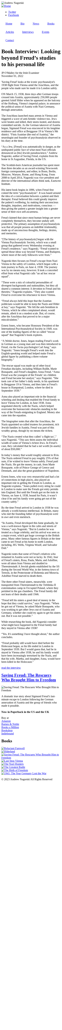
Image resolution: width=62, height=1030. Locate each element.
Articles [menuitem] (10, 31)
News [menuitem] (36, 23)
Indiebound (7, 733)
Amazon (6, 721)
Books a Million (10, 727)
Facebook (13, 15)
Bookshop (7, 730)
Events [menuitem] (45, 31)
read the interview (11, 667)
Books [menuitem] (50, 23)
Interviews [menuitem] (28, 31)
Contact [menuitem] (10, 40)
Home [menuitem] (9, 23)
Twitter (12, 11)
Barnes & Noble (10, 724)
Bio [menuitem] (22, 23)
